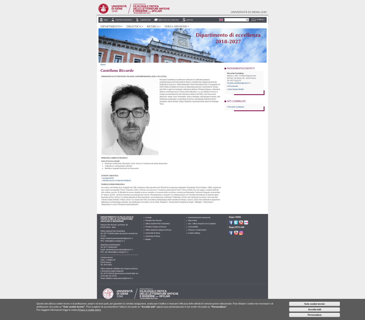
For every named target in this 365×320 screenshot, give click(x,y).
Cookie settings (194, 233)
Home (103, 65)
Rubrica (260, 20)
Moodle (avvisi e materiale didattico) (117, 181)
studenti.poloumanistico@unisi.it (118, 238)
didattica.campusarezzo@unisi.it (118, 278)
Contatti (148, 218)
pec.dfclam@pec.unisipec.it (115, 252)
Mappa (148, 239)
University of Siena (152, 236)
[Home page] (134, 13)
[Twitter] (236, 224)
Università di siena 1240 (249, 12)
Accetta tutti (314, 309)
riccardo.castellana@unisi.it (238, 83)
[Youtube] (241, 224)
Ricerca (153, 26)
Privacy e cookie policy (89, 310)
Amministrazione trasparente (199, 218)
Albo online (192, 221)
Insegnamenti (108, 178)
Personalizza (315, 315)
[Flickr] (246, 224)
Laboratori (145, 20)
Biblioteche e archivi (169, 20)
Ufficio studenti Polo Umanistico (157, 224)
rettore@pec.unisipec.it (114, 241)
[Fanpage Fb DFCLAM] (231, 234)
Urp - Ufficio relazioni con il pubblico (202, 224)
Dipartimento (111, 26)
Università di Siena (152, 233)
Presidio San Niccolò (153, 221)
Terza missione (175, 26)
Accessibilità (193, 227)
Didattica (133, 26)
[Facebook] (231, 224)
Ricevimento (233, 86)
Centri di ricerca (123, 20)
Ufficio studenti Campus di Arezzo (158, 230)
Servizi (189, 20)
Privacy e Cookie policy (197, 230)
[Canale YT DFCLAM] (236, 234)
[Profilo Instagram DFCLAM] (241, 234)
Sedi (106, 20)
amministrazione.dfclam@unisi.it (118, 250)
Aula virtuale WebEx (236, 89)
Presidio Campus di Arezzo (155, 227)
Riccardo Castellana (236, 107)
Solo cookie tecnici (314, 304)
